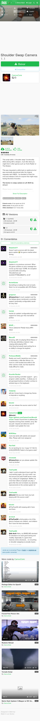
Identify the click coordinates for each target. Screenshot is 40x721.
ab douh (12, 517)
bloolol (11, 403)
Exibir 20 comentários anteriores (20, 243)
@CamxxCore (14, 297)
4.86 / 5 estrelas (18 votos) (8, 154)
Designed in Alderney (8, 712)
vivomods (12, 458)
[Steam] (13, 77)
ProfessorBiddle (15, 356)
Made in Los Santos (7, 714)
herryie (11, 311)
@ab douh (12, 533)
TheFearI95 (13, 470)
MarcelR (12, 337)
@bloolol (12, 415)
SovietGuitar (13, 282)
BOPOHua (12, 433)
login (24, 550)
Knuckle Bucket (14, 374)
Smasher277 (13, 248)
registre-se (32, 550)
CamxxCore (17, 75)
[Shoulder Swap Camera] (20, 125)
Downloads (8, 150)
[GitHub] (15, 77)
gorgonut (12, 295)
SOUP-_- (12, 325)
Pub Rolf (12, 445)
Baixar (21, 64)
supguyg (12, 391)
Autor (19, 413)
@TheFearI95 (14, 519)
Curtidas (19, 150)
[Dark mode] (34, 2)
